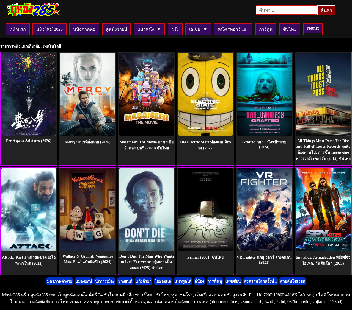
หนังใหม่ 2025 (49, 29)
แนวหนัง (146, 29)
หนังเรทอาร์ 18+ (233, 29)
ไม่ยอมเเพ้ (163, 281)
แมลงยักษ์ (84, 281)
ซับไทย (289, 29)
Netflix (313, 28)
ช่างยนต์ (125, 281)
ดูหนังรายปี (116, 29)
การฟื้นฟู (214, 281)
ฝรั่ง (175, 29)
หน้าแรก (17, 29)
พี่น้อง (199, 281)
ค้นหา (326, 10)
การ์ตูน (266, 29)
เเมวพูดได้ (183, 281)
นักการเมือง (105, 281)
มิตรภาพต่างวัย (59, 281)
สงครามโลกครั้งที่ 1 (260, 281)
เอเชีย (194, 29)
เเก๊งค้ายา (144, 281)
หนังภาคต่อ (84, 29)
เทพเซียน (233, 281)
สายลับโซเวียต (292, 281)
